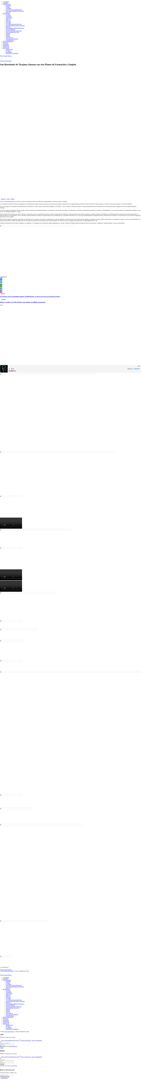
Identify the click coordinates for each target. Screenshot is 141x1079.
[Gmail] (70, 292)
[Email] (70, 283)
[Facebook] (70, 279)
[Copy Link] (70, 287)
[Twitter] (70, 281)
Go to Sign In (14, 1065)
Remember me (5, 1046)
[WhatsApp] (70, 285)
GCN (1, 305)
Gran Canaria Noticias (9, 971)
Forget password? (13, 1046)
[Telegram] (70, 290)
